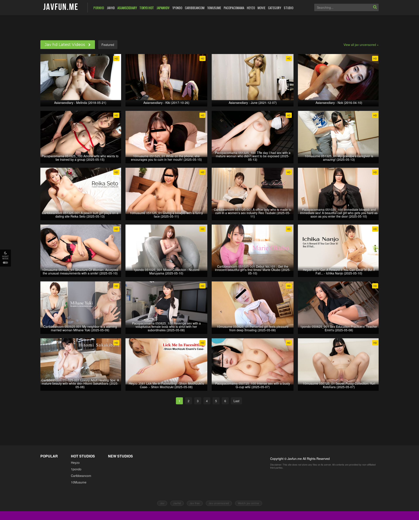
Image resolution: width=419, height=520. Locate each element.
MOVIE (261, 7)
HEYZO (251, 7)
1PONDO (177, 7)
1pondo (76, 469)
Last (236, 401)
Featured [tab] (107, 44)
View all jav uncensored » (361, 44)
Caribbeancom (81, 475)
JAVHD (111, 7)
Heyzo (75, 462)
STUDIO (288, 7)
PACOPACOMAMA (234, 7)
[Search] (375, 7)
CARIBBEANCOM (194, 7)
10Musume (78, 482)
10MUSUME (214, 7)
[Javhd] (60, 7)
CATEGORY (274, 7)
